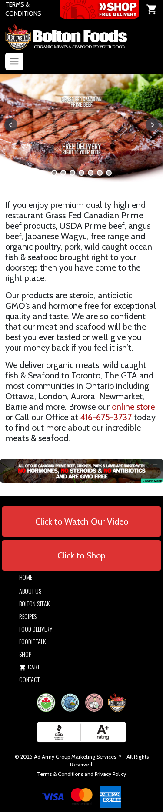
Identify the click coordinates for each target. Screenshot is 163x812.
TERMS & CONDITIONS (23, 8)
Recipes (28, 616)
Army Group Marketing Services (79, 756)
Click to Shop (81, 555)
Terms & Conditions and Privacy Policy (81, 774)
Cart (34, 666)
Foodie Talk (32, 641)
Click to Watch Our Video (81, 521)
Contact (29, 679)
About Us (30, 590)
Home (25, 576)
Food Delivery (36, 628)
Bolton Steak (34, 603)
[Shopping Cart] (152, 9)
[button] (54, 173)
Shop (25, 653)
